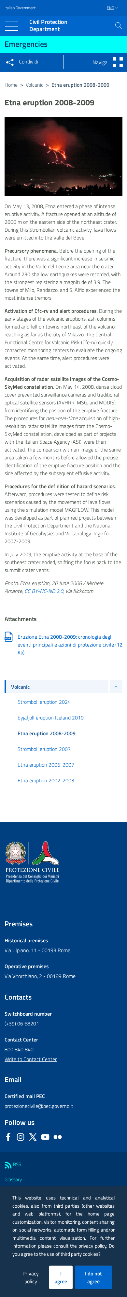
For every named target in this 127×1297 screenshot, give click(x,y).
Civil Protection (48, 25)
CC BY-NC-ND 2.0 (43, 591)
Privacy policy (30, 1277)
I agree (61, 1277)
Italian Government (20, 8)
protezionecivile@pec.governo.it (39, 1106)
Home (11, 85)
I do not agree (93, 1277)
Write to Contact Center (31, 1059)
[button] (118, 25)
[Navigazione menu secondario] (118, 62)
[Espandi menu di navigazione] (116, 686)
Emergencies (26, 44)
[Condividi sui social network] (10, 62)
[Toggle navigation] (12, 26)
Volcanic (34, 85)
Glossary (13, 1179)
